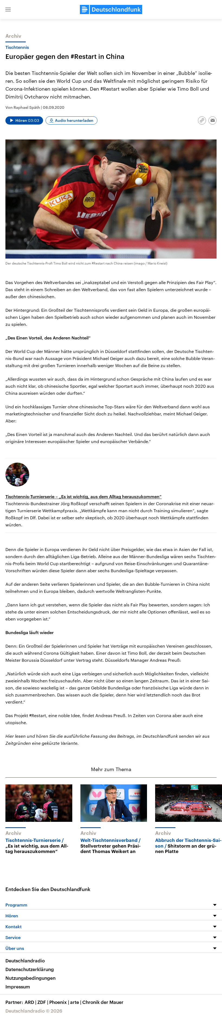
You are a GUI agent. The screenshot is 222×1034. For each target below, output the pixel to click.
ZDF (42, 1002)
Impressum (17, 986)
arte (75, 1002)
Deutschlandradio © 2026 (33, 1010)
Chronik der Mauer (102, 1002)
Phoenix (59, 1002)
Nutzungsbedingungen (30, 978)
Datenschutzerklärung (29, 969)
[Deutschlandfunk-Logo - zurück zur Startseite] (111, 9)
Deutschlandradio (25, 960)
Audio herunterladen (74, 120)
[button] (8, 9)
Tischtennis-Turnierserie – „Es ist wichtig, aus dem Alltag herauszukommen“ (83, 496)
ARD (30, 1002)
